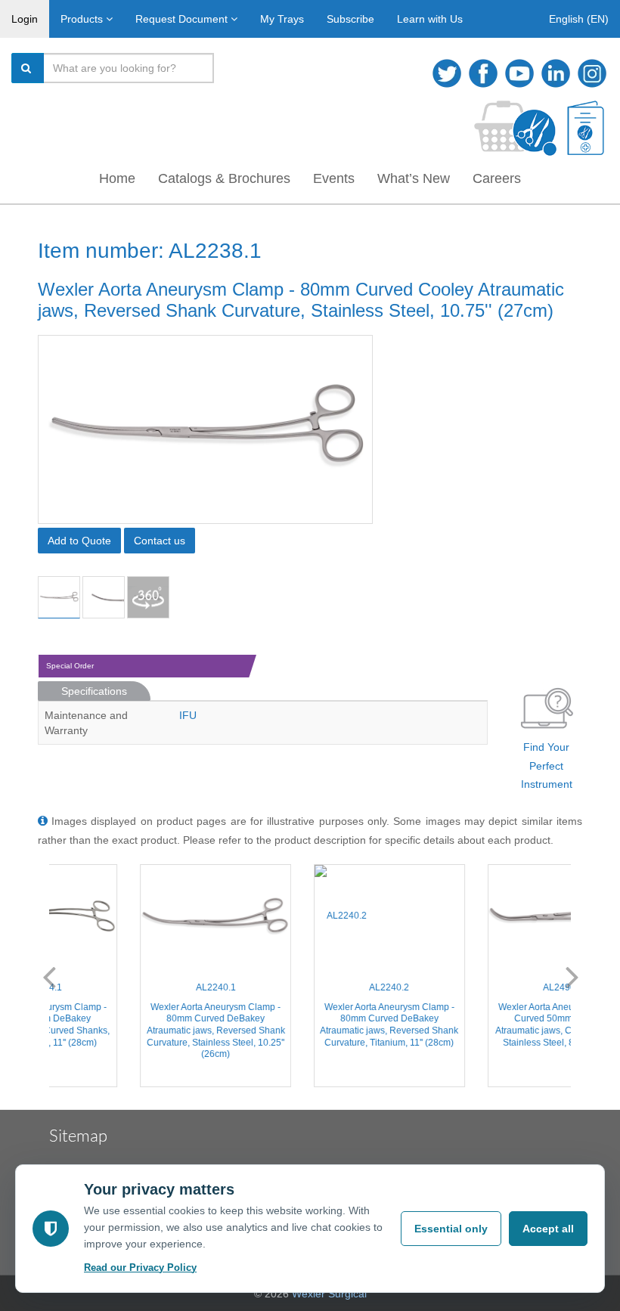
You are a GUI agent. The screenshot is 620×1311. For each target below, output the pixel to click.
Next (572, 976)
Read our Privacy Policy (140, 1267)
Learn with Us (430, 19)
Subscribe (350, 19)
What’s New (413, 178)
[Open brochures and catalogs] (585, 128)
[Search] (28, 68)
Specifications (94, 691)
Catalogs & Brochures (224, 178)
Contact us (159, 541)
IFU (188, 715)
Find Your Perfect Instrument (546, 765)
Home (117, 178)
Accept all (548, 1229)
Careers (497, 178)
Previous (49, 976)
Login (24, 19)
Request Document (183, 19)
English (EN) (579, 19)
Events (334, 178)
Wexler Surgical (329, 1294)
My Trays (282, 19)
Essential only (451, 1229)
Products (83, 19)
